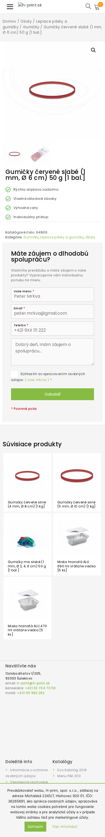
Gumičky (31, 27)
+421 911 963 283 (30, 693)
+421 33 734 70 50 (40, 688)
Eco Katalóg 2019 (72, 770)
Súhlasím (35, 826)
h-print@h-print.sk (33, 683)
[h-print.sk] (30, 5)
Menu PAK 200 (69, 776)
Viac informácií (65, 826)
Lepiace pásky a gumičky (62, 237)
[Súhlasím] (98, 810)
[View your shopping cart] (99, 8)
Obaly (26, 21)
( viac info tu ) (38, 380)
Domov (9, 21)
